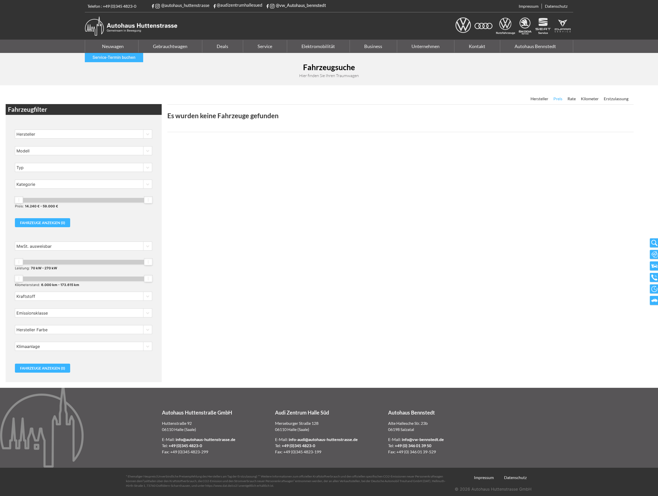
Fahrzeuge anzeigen (42, 223)
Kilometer (590, 98)
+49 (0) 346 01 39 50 (413, 445)
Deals (222, 46)
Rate (572, 98)
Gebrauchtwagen (170, 46)
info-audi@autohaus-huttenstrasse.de (323, 439)
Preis (557, 98)
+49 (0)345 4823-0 (119, 6)
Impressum (528, 6)
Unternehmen (426, 46)
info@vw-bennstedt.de (423, 439)
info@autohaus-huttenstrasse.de (205, 439)
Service (265, 46)
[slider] (18, 200)
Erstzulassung (616, 98)
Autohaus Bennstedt (535, 46)
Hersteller (539, 98)
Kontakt (477, 46)
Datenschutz (556, 6)
